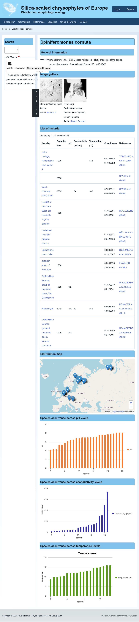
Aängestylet (47, 308)
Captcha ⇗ (42, 72)
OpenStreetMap (119, 411)
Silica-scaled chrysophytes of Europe (64, 8)
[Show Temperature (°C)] (123, 578)
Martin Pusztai (78, 121)
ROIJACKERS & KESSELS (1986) (126, 287)
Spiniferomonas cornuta (65, 42)
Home (4, 28)
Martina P (51, 112)
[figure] (87, 450)
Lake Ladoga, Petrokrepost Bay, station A (48, 160)
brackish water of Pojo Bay (46, 265)
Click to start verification (38, 68)
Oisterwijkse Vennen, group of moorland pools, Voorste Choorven (48, 332)
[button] (75, 375)
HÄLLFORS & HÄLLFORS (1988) (126, 237)
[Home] (11, 9)
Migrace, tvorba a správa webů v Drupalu (119, 615)
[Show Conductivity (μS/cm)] (122, 514)
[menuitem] (118, 9)
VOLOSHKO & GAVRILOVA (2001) (126, 160)
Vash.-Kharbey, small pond (47, 191)
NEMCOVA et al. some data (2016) (125, 308)
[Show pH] (129, 450)
